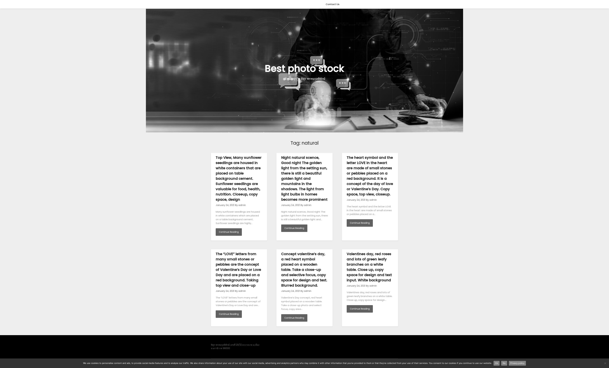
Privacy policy (517, 363)
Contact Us (332, 4)
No (504, 363)
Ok (496, 363)
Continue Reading (229, 232)
